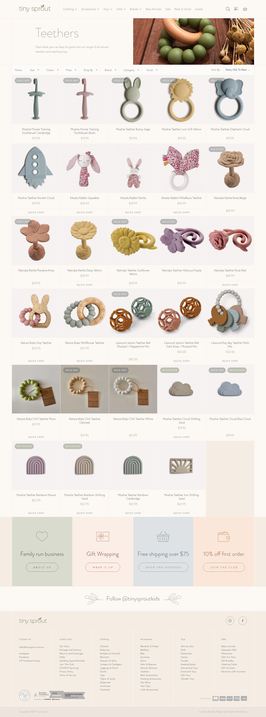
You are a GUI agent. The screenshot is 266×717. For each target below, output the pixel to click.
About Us (42, 567)
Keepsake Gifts (229, 649)
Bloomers (104, 657)
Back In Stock (182, 9)
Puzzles (184, 660)
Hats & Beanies (148, 664)
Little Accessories (149, 689)
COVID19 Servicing (69, 667)
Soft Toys (185, 675)
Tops (102, 675)
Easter (199, 9)
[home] (35, 9)
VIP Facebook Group (29, 660)
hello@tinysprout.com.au (31, 647)
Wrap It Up (103, 567)
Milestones (226, 653)
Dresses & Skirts (108, 660)
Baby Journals (228, 646)
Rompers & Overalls (110, 653)
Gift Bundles (227, 660)
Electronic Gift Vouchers (233, 671)
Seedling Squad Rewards (72, 660)
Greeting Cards (229, 664)
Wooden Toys (187, 678)
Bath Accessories (149, 675)
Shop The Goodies (163, 567)
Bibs (142, 653)
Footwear (105, 689)
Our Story (64, 646)
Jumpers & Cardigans (111, 664)
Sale (167, 9)
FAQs (62, 657)
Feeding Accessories (150, 678)
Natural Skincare (148, 667)
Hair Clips (145, 686)
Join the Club (224, 567)
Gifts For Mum (228, 657)
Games (184, 657)
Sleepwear (105, 682)
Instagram (24, 653)
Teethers (144, 671)
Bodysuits (105, 649)
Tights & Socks (107, 678)
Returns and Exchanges (71, 653)
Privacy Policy (66, 671)
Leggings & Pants (109, 667)
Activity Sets (187, 646)
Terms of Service (68, 675)
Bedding (144, 649)
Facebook (24, 657)
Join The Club (67, 664)
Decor (143, 660)
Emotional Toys (188, 671)
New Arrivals (153, 9)
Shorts (103, 671)
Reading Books (188, 664)
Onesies (104, 646)
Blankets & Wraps (149, 646)
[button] (70, 9)
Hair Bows (145, 682)
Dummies (145, 657)
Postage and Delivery (70, 649)
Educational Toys (189, 667)
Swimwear (105, 686)
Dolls (183, 649)
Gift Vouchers (228, 667)
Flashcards (186, 653)
